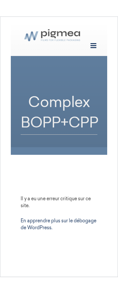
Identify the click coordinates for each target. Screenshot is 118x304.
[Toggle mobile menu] (93, 45)
